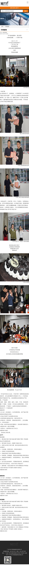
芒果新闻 (7, 26)
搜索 (25, 11)
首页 (2, 26)
